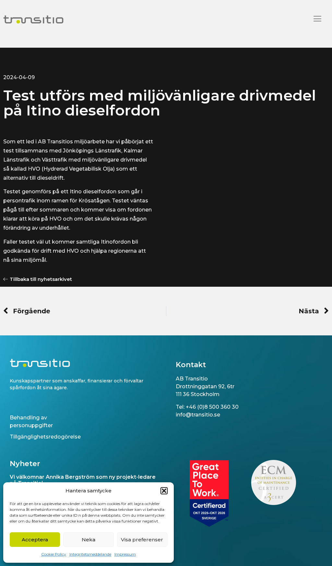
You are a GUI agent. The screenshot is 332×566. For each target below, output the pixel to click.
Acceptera (35, 539)
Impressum (125, 554)
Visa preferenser (142, 539)
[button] (164, 491)
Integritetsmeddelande (90, 554)
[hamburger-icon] (317, 19)
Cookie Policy (53, 554)
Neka (88, 539)
